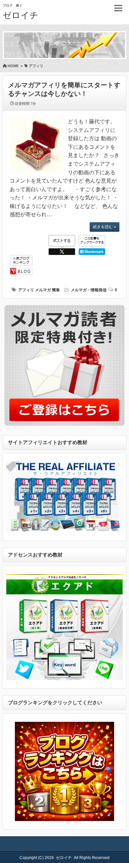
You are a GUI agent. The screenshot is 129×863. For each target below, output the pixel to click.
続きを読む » (104, 227)
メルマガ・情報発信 (89, 290)
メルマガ (43, 290)
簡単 (56, 290)
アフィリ (26, 290)
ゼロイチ (20, 15)
